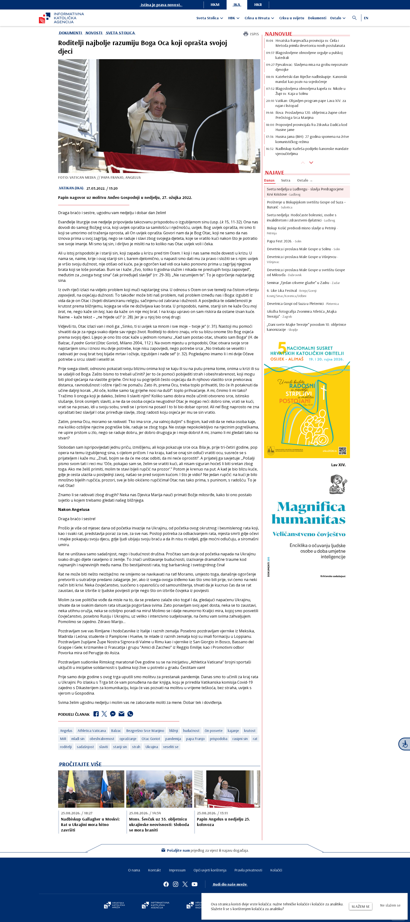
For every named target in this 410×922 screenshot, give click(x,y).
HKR (258, 4)
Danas (269, 180)
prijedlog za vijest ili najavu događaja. (208, 850)
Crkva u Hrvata (257, 17)
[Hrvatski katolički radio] (197, 905)
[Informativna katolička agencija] (155, 905)
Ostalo (335, 17)
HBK (231, 17)
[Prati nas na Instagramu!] (175, 884)
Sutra (285, 180)
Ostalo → (305, 180)
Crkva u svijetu (291, 17)
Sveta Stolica (207, 17)
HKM (215, 4)
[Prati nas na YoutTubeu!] (194, 884)
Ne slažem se (390, 905)
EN (366, 17)
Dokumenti (317, 17)
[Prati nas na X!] (185, 884)
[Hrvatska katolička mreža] (114, 905)
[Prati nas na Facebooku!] (166, 884)
